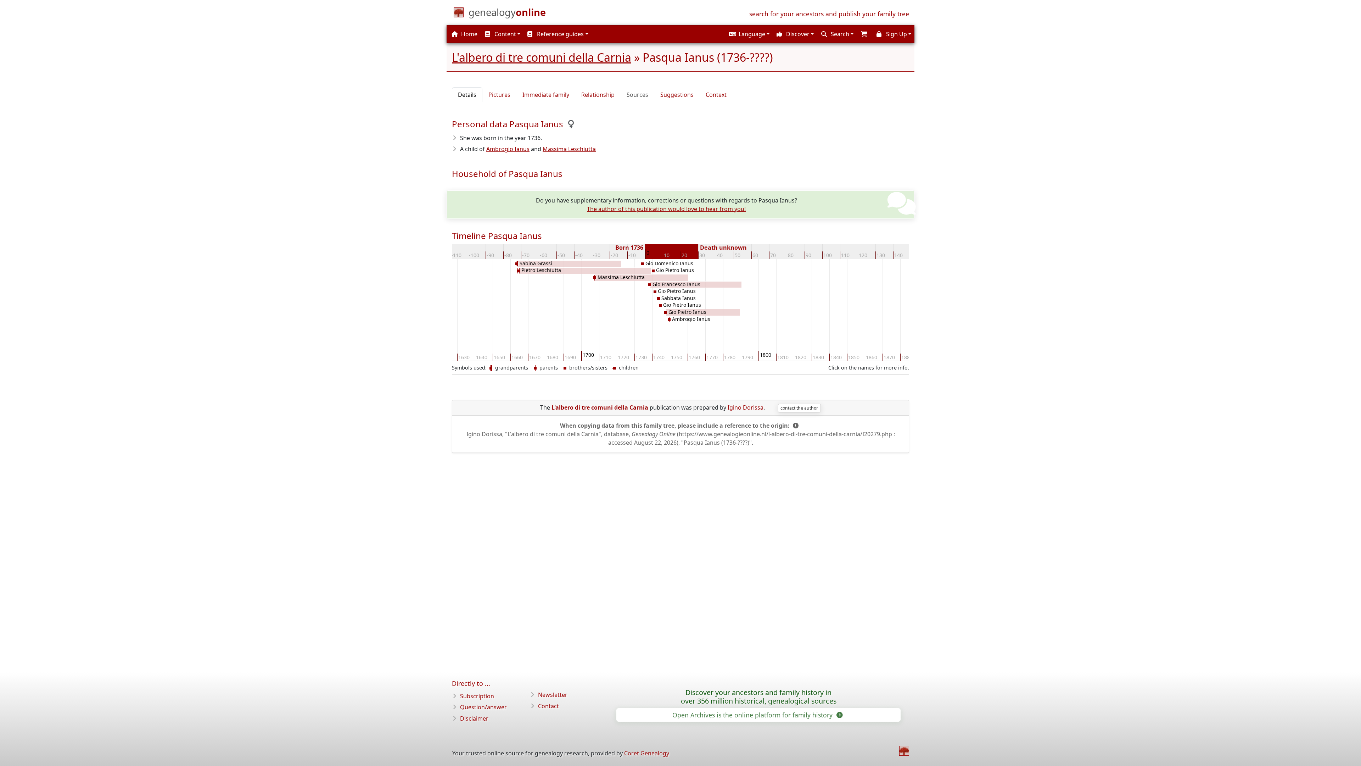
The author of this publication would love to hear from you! (666, 209)
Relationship (598, 95)
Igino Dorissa (745, 407)
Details (467, 95)
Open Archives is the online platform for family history (753, 715)
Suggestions (677, 95)
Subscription (477, 696)
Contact (548, 706)
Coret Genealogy (646, 753)
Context (716, 95)
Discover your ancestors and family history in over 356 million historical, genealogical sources (758, 696)
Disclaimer (474, 718)
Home (468, 34)
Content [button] (504, 34)
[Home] (904, 751)
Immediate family (545, 95)
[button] (748, 34)
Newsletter (552, 695)
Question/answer (483, 707)
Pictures (499, 95)
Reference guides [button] (560, 34)
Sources (637, 95)
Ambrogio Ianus (508, 149)
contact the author (799, 408)
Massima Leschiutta (569, 149)
